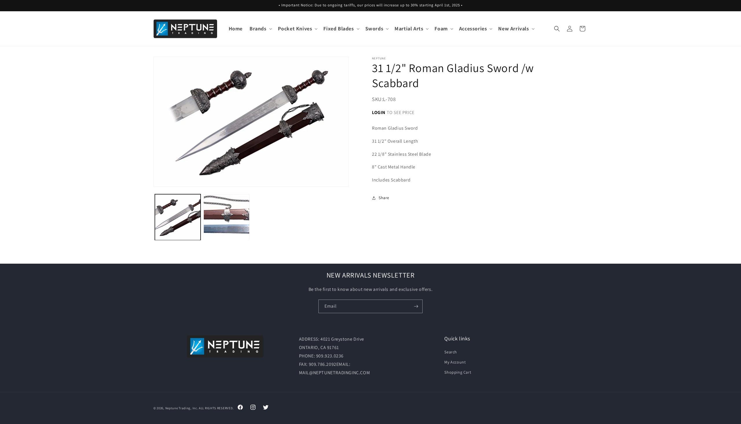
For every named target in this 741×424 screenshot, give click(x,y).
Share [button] (384, 198)
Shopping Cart (457, 372)
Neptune (171, 408)
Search (450, 351)
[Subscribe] (416, 306)
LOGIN (379, 112)
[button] (260, 28)
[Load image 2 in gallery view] (226, 217)
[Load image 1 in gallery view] (178, 217)
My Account (455, 362)
